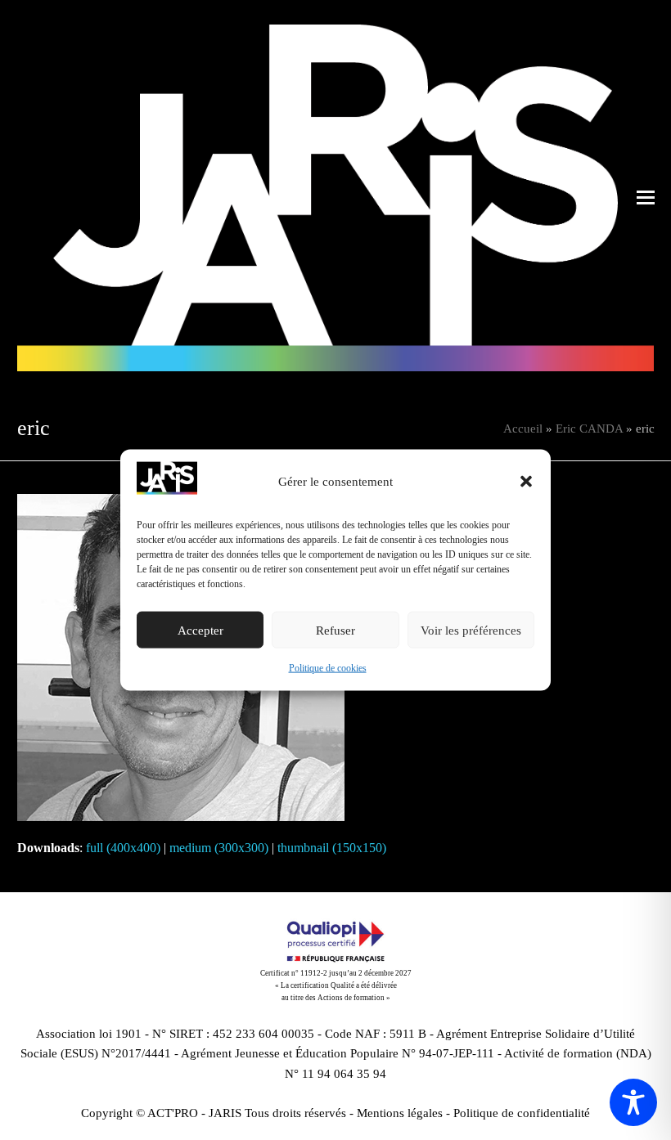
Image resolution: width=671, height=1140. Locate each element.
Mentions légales (400, 1113)
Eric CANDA (589, 428)
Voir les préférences (471, 630)
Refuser (335, 630)
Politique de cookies (328, 668)
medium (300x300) (218, 848)
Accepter (200, 630)
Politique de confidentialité (521, 1113)
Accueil (523, 428)
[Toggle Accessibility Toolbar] (633, 1102)
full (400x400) (123, 848)
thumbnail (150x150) (331, 848)
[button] (526, 482)
